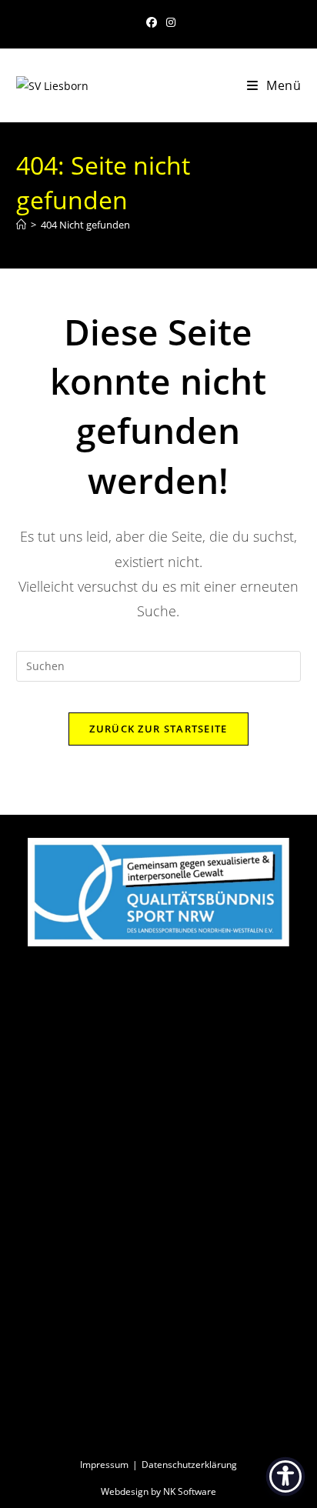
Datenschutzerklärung (189, 1464)
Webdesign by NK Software (158, 1491)
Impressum (104, 1464)
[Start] (21, 225)
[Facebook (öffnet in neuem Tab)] (152, 22)
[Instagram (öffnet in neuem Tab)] (168, 22)
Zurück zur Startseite (158, 729)
